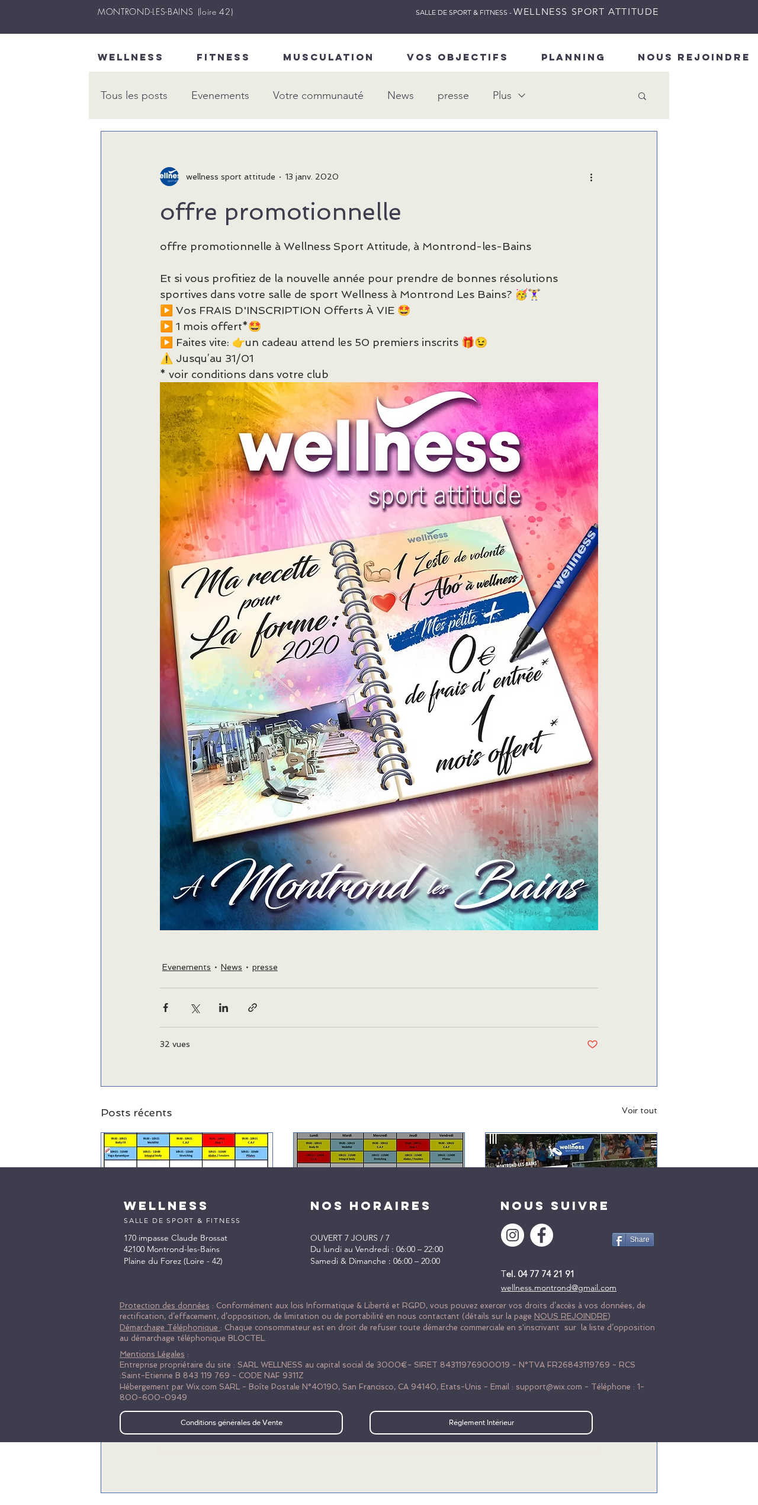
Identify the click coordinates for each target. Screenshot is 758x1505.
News (400, 95)
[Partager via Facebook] (165, 1007)
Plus (502, 95)
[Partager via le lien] (252, 1007)
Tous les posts (134, 95)
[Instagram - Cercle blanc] (512, 1235)
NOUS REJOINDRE (571, 1316)
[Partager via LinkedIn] (223, 1007)
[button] (642, 95)
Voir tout (639, 1110)
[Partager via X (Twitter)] (194, 1007)
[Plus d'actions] (591, 176)
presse (453, 95)
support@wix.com (549, 1386)
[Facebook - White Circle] (541, 1235)
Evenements (220, 95)
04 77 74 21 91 (546, 1273)
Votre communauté (318, 95)
